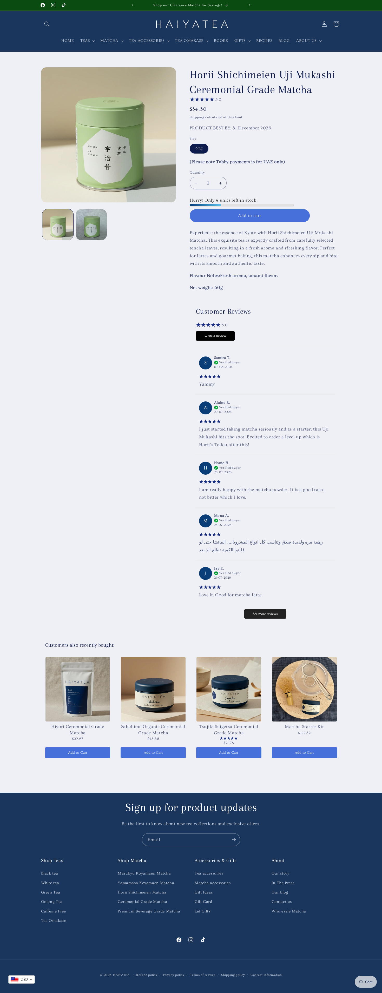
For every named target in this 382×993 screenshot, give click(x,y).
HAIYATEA (121, 974)
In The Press (283, 883)
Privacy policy (173, 974)
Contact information (266, 974)
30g (199, 148)
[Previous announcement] (132, 5)
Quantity (197, 172)
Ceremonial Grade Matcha (142, 902)
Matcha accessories (212, 883)
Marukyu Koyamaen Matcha (144, 873)
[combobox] (21, 979)
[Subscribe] (234, 839)
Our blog (280, 892)
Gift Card (203, 902)
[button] (47, 24)
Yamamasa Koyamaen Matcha (146, 883)
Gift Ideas (204, 892)
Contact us (282, 902)
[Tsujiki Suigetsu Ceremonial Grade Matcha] (228, 689)
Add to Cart (77, 753)
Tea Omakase (53, 920)
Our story (280, 873)
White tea (50, 883)
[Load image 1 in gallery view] (57, 224)
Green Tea (50, 892)
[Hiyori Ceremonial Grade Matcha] (77, 689)
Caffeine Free (53, 911)
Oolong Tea (52, 902)
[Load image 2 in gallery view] (91, 224)
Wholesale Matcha (289, 911)
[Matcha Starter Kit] (304, 689)
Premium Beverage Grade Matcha (149, 911)
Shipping (197, 117)
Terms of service (203, 974)
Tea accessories (209, 873)
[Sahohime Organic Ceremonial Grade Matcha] (153, 689)
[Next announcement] (249, 5)
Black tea (49, 873)
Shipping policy (233, 974)
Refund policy (146, 974)
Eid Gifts (202, 911)
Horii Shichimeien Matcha (142, 892)
